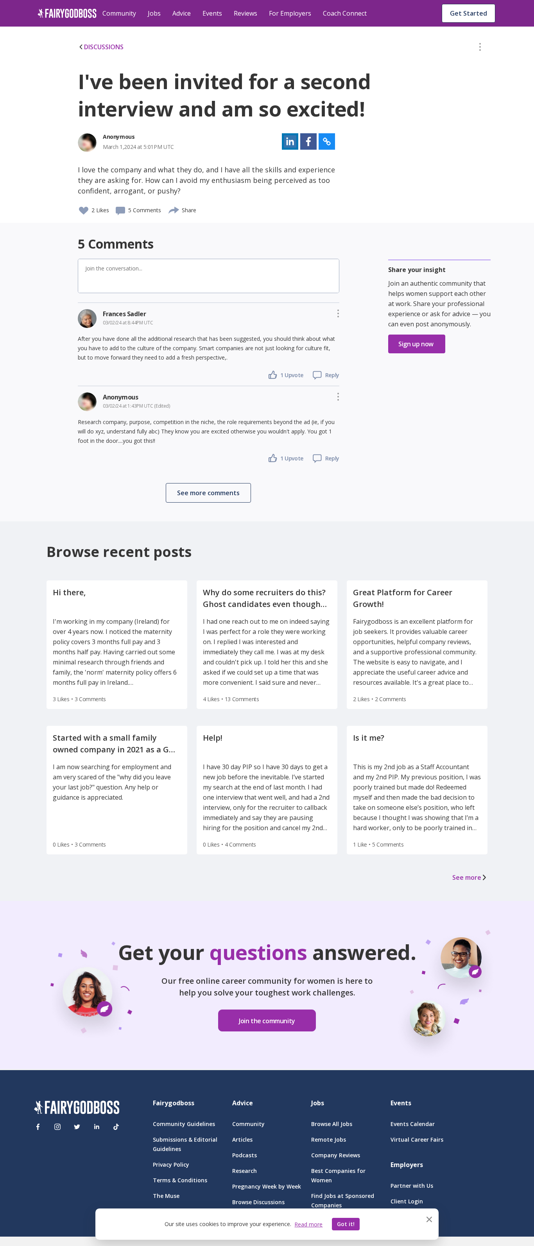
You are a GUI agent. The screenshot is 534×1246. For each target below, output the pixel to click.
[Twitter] (77, 1127)
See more (466, 877)
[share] (174, 209)
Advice (181, 13)
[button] (480, 48)
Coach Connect (345, 13)
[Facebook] (38, 1127)
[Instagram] (57, 1127)
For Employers (290, 13)
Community (119, 13)
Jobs (154, 13)
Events (212, 13)
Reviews (245, 13)
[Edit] (480, 48)
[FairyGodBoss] (76, 1109)
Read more (308, 1224)
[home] (67, 13)
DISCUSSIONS (104, 47)
